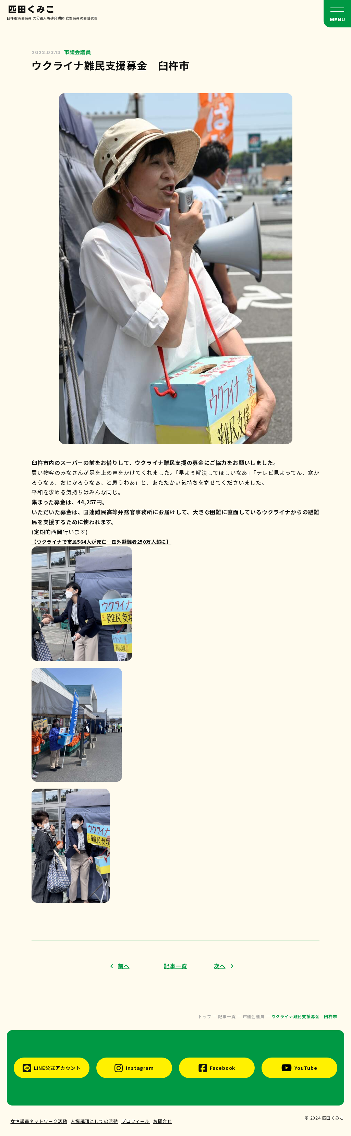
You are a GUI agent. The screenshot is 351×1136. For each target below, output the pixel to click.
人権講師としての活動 (94, 1121)
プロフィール (135, 1121)
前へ (124, 966)
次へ (220, 966)
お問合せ (162, 1121)
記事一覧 (175, 966)
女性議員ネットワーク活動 (38, 1121)
